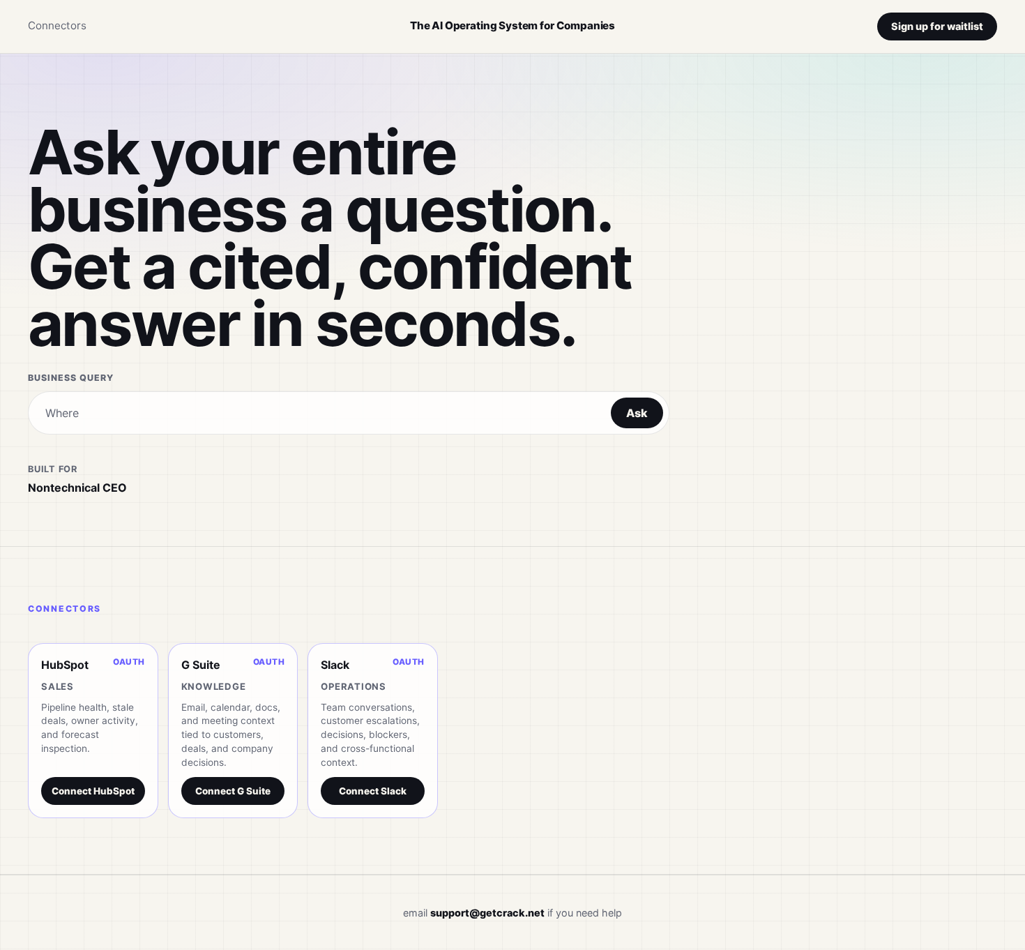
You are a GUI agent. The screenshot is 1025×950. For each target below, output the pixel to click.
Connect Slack (373, 791)
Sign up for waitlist (937, 26)
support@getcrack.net (487, 913)
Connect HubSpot (93, 791)
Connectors (57, 25)
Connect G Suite (233, 791)
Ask (637, 413)
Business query (71, 377)
